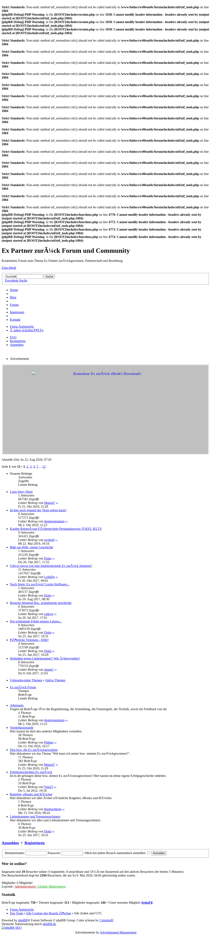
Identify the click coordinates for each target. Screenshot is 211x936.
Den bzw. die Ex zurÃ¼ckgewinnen (33, 750)
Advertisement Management (118, 932)
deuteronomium (54, 521)
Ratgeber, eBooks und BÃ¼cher (31, 794)
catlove (48, 614)
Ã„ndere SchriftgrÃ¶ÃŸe (26, 330)
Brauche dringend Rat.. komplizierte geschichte (41, 603)
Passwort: (54, 853)
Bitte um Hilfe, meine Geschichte (31, 547)
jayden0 (49, 540)
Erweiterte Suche (16, 280)
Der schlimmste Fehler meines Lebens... (36, 621)
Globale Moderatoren (51, 886)
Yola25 (48, 787)
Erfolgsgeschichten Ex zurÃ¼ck (31, 772)
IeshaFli (146, 902)
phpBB (23, 920)
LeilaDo (49, 577)
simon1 (49, 669)
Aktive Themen (55, 680)
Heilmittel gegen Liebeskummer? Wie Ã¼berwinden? (45, 658)
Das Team (16, 913)
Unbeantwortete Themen (26, 680)
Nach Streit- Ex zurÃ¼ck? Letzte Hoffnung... (39, 584)
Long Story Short (21, 491)
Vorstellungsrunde (21, 727)
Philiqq (48, 742)
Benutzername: (15, 853)
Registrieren (18, 341)
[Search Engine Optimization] (12, 927)
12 (44, 466)
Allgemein (16, 705)
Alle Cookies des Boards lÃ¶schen (48, 913)
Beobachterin (52, 809)
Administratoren (25, 886)
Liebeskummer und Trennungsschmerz (35, 816)
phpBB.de (49, 924)
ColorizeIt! (107, 920)
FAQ (13, 337)
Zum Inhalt (9, 267)
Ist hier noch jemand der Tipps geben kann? (38, 510)
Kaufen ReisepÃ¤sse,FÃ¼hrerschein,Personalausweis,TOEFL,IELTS (56, 528)
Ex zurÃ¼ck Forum (23, 687)
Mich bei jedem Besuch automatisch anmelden (115, 853)
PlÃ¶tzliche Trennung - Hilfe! (29, 640)
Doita (47, 558)
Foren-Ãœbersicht (22, 326)
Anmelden (16, 344)
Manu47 (49, 503)
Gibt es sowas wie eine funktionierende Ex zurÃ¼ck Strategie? (51, 566)
